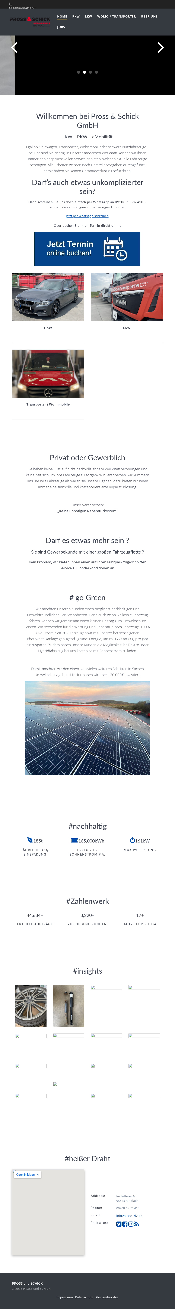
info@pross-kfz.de (129, 1216)
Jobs (61, 27)
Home (62, 16)
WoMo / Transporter (116, 16)
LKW (88, 16)
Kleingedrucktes (106, 1297)
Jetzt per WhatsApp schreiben (87, 216)
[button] (78, 72)
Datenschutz (84, 1297)
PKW (76, 16)
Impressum (65, 1297)
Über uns (149, 16)
